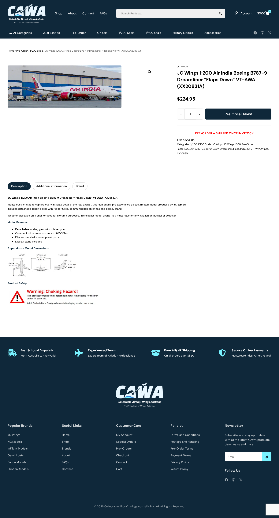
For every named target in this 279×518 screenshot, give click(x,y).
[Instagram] (262, 33)
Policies (176, 426)
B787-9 (199, 148)
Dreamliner (226, 148)
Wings (264, 148)
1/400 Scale (153, 33)
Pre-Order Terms (181, 448)
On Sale (102, 33)
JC (248, 148)
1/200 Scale (126, 33)
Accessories (212, 33)
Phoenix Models (18, 469)
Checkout (122, 455)
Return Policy (179, 469)
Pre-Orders (124, 448)
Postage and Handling (184, 442)
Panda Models (17, 462)
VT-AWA (255, 148)
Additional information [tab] (51, 186)
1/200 (194, 144)
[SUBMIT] (266, 456)
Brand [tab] (80, 186)
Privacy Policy (179, 462)
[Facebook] (255, 33)
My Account (124, 435)
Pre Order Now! (238, 114)
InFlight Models (18, 448)
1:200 (186, 148)
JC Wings (182, 66)
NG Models (15, 442)
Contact (88, 13)
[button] (149, 71)
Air (192, 148)
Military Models (183, 33)
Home (11, 50)
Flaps (236, 148)
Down (216, 148)
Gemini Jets (16, 455)
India (243, 148)
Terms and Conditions (185, 435)
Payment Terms (180, 455)
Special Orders (126, 442)
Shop (58, 13)
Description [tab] (19, 186)
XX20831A (183, 153)
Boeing (208, 148)
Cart (119, 469)
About (72, 13)
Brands (66, 448)
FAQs (103, 13)
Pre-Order (79, 33)
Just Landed (51, 33)
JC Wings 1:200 (232, 144)
